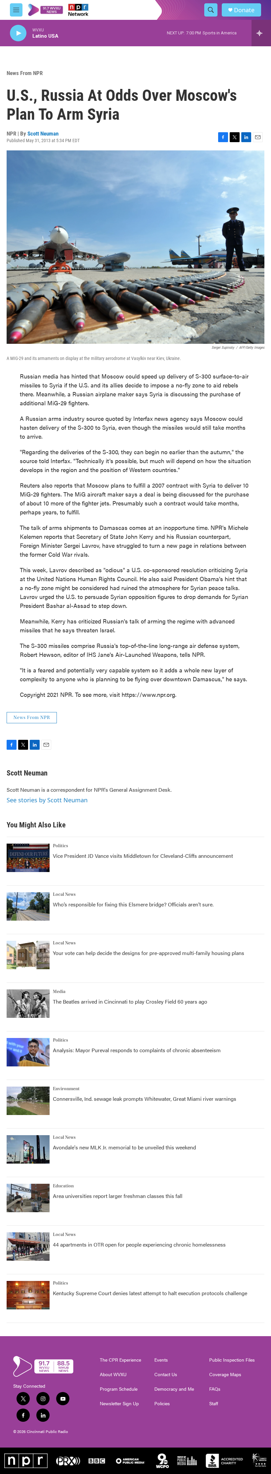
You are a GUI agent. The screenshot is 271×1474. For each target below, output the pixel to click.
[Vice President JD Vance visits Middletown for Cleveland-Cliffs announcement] (28, 858)
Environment (66, 1089)
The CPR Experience (120, 1360)
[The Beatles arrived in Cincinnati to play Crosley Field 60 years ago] (28, 1003)
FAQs (214, 1389)
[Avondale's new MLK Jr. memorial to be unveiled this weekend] (28, 1149)
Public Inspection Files (232, 1360)
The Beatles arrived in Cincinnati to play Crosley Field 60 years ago (130, 1001)
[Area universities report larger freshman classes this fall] (28, 1198)
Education (63, 1186)
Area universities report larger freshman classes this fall (117, 1196)
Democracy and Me (174, 1389)
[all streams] (261, 33)
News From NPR (25, 73)
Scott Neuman (42, 133)
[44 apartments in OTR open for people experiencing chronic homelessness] (28, 1246)
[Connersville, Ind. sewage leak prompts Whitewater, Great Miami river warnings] (28, 1101)
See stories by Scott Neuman (47, 800)
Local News (64, 894)
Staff (213, 1403)
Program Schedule (118, 1389)
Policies (162, 1403)
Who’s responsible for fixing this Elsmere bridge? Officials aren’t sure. (134, 904)
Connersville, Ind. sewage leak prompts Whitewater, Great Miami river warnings (144, 1098)
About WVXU (113, 1374)
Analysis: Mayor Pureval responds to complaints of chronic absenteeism (137, 1050)
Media (59, 991)
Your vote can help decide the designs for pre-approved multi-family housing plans (148, 953)
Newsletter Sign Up (119, 1403)
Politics (60, 846)
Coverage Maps (225, 1374)
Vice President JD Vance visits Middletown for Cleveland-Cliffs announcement (143, 855)
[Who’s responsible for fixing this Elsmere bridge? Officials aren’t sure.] (28, 906)
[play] (18, 33)
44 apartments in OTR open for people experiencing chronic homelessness (139, 1244)
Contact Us (165, 1374)
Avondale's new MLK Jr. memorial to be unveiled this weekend (124, 1147)
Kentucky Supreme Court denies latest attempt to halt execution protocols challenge (150, 1293)
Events (161, 1360)
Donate (244, 10)
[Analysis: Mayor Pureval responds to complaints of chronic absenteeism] (28, 1052)
